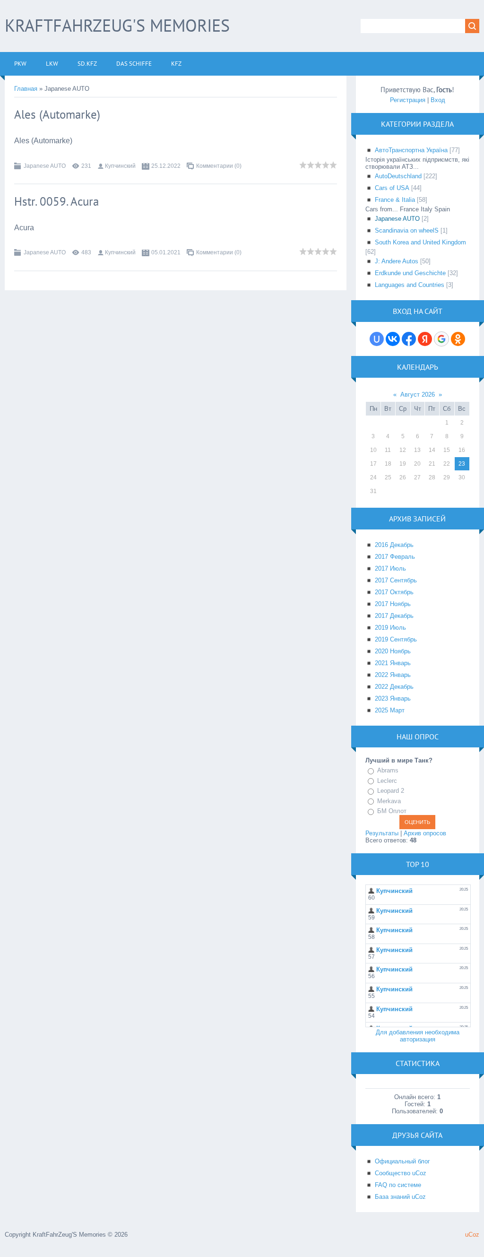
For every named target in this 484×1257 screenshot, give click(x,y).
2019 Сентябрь (396, 639)
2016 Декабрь (394, 544)
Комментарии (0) (219, 166)
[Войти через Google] (441, 339)
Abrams (387, 770)
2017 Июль (390, 568)
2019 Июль (390, 627)
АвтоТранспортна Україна (411, 150)
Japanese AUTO (45, 166)
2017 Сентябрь (396, 580)
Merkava (389, 801)
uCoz (472, 1234)
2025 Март (390, 710)
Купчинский (120, 166)
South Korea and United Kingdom (420, 242)
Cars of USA (392, 187)
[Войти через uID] (377, 339)
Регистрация (407, 100)
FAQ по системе (398, 1184)
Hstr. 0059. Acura (56, 201)
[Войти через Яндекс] (425, 339)
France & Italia (395, 199)
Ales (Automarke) (57, 114)
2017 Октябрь (394, 592)
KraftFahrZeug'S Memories (117, 25)
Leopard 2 (390, 790)
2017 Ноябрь (393, 603)
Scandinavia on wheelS (407, 230)
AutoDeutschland (398, 176)
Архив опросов (425, 833)
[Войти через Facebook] (409, 339)
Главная (25, 88)
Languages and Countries (409, 284)
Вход (438, 100)
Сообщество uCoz (400, 1173)
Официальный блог (402, 1161)
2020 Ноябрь (393, 651)
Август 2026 (417, 394)
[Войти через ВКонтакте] (393, 339)
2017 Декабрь (394, 615)
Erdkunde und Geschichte (410, 273)
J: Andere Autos (396, 261)
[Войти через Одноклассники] (458, 339)
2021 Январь (393, 663)
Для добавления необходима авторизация (417, 1036)
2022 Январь (393, 674)
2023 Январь (393, 698)
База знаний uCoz (400, 1196)
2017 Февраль (395, 556)
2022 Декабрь (394, 686)
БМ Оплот (391, 811)
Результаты (381, 833)
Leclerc (387, 780)
